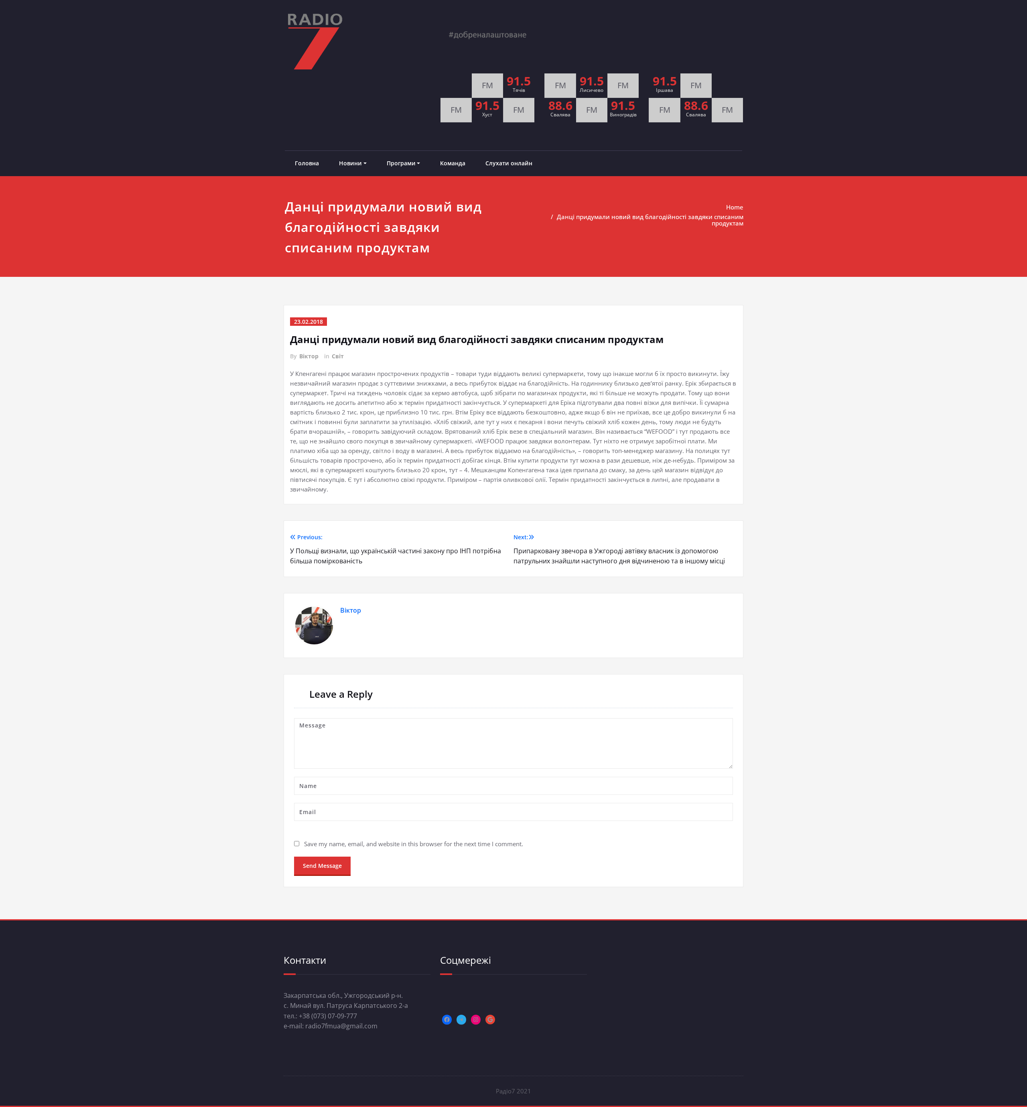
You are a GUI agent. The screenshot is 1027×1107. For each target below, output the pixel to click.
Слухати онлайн (508, 163)
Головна (307, 163)
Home (734, 207)
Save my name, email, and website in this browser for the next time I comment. (413, 844)
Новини (350, 163)
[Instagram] (476, 1019)
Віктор (309, 356)
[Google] (490, 1019)
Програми (401, 163)
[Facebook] (447, 1019)
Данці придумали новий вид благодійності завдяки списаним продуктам (650, 220)
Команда (452, 163)
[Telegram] (461, 1019)
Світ (338, 356)
